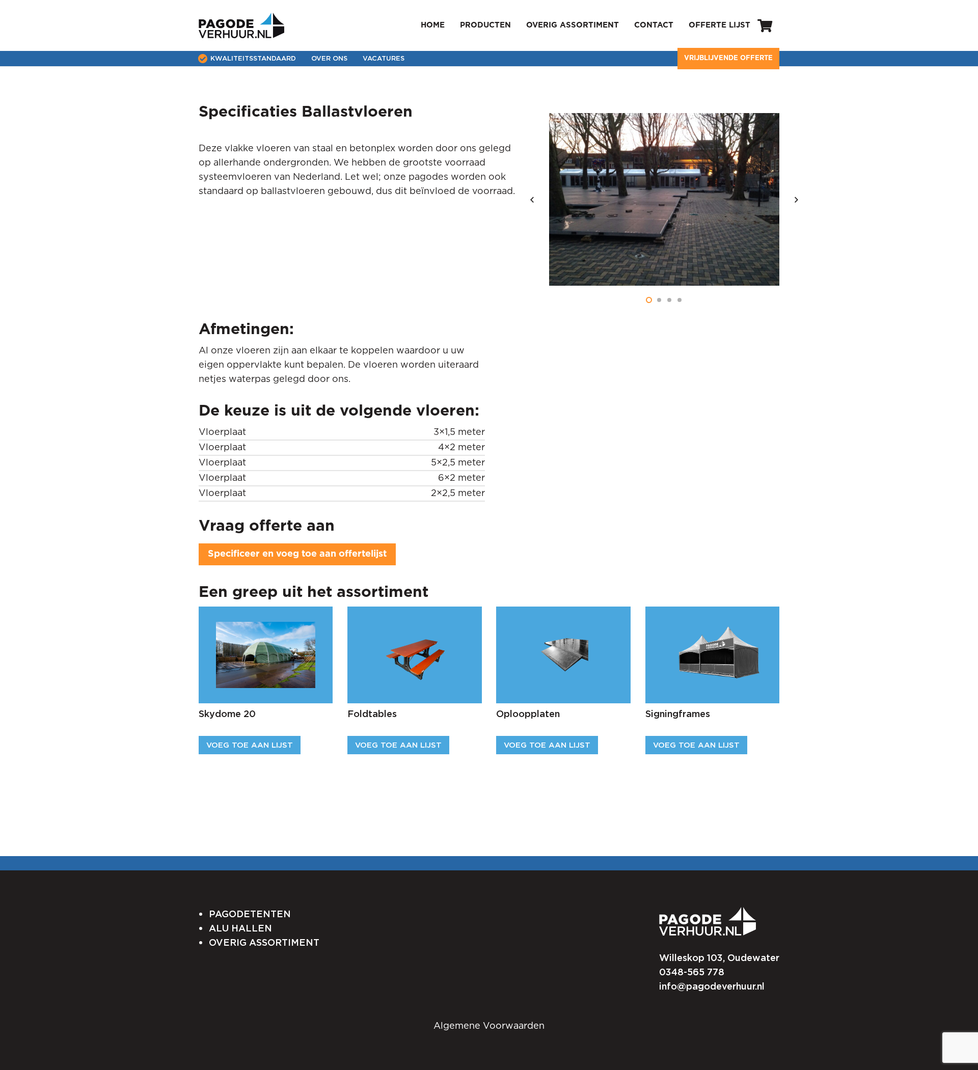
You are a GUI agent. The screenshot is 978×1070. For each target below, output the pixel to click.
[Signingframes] (712, 629)
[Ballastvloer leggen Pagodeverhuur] (664, 199)
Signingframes (677, 714)
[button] (649, 300)
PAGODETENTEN (250, 914)
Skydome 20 (227, 714)
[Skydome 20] (265, 629)
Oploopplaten (528, 714)
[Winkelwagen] (764, 25)
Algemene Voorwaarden (489, 1026)
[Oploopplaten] (563, 629)
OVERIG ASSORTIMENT (264, 942)
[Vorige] (533, 199)
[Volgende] (795, 199)
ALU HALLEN (240, 928)
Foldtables (372, 714)
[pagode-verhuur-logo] (241, 25)
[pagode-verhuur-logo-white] (707, 921)
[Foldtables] (415, 629)
